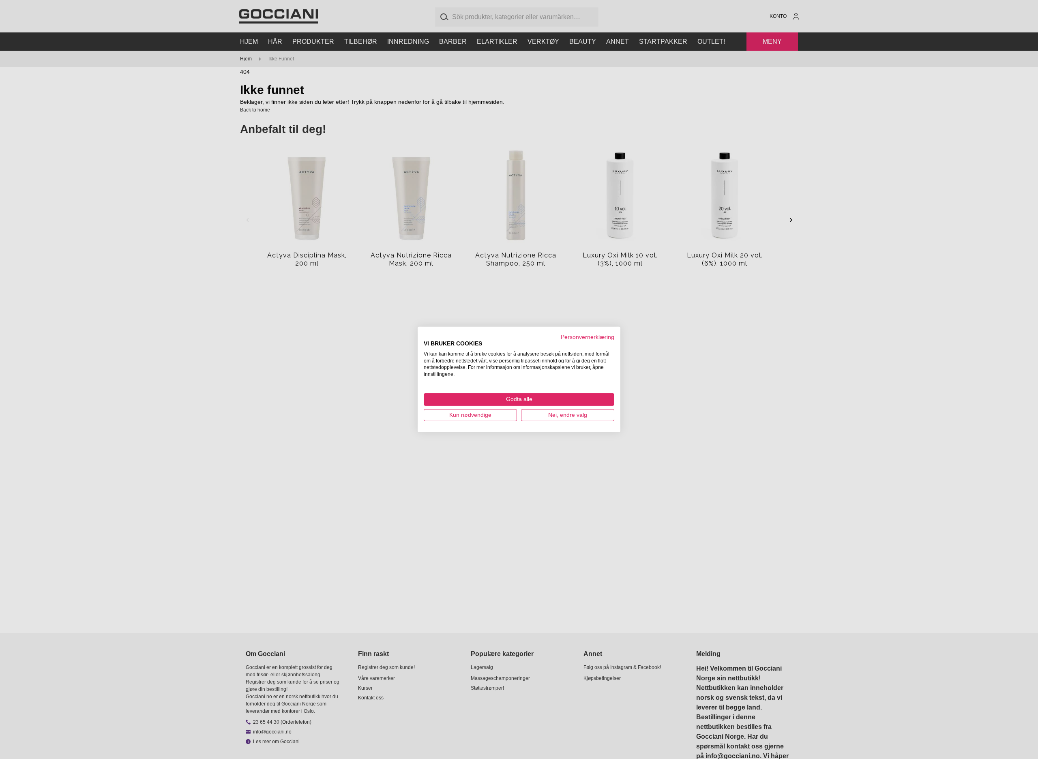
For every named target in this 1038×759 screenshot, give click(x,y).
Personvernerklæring (587, 337)
